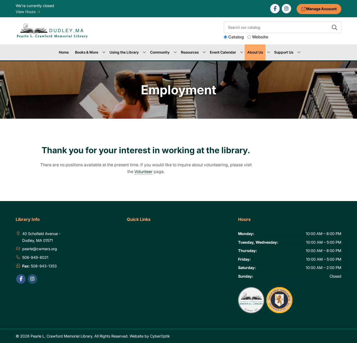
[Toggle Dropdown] (104, 52)
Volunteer (143, 171)
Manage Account (321, 9)
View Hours (26, 11)
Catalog (236, 36)
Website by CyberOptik (150, 336)
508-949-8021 (35, 257)
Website (260, 36)
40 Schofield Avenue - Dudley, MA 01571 (41, 237)
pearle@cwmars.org (39, 249)
